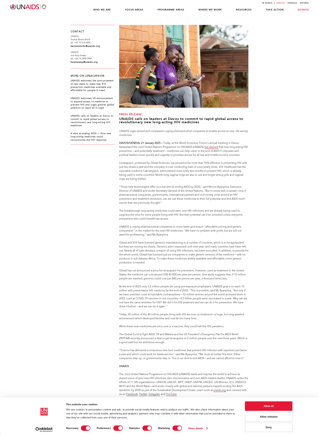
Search (268, 3)
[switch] (118, 428)
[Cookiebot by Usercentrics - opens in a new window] (44, 429)
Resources (244, 10)
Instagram (154, 394)
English (281, 3)
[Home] (28, 7)
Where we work (210, 10)
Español (304, 3)
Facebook (132, 394)
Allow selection (269, 416)
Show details (195, 428)
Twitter (143, 394)
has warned (211, 147)
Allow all (269, 406)
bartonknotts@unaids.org (85, 46)
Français (292, 3)
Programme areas (171, 10)
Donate (303, 10)
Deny (269, 427)
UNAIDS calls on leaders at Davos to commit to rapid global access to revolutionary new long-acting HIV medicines (92, 121)
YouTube (171, 394)
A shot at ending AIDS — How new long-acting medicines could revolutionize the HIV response (91, 137)
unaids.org (219, 390)
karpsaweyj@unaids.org (84, 62)
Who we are (102, 10)
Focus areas (134, 10)
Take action (275, 10)
